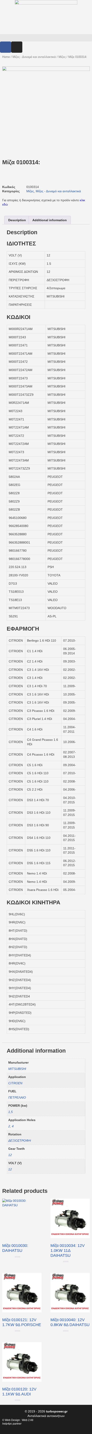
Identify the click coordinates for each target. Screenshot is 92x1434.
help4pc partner (11, 1423)
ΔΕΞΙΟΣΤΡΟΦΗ (19, 1140)
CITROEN (15, 1083)
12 (10, 1155)
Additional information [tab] (49, 220)
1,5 (10, 1112)
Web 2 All (27, 1420)
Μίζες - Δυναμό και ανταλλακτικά (34, 57)
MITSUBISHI (17, 1069)
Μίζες (62, 57)
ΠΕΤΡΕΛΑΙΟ (17, 1097)
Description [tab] (17, 220)
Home (6, 57)
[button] (46, 38)
